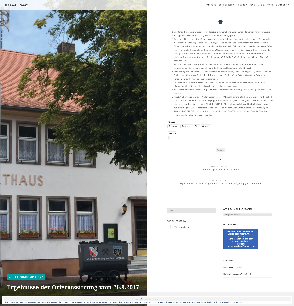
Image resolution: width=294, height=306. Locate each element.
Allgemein (13, 277)
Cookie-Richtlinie (238, 302)
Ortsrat (39, 277)
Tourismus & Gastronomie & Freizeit (269, 5)
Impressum (228, 260)
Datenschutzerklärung (232, 267)
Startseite (210, 5)
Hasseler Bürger (26, 277)
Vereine (241, 5)
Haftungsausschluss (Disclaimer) (237, 274)
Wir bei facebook (177, 221)
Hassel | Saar (16, 5)
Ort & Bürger (226, 5)
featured (220, 150)
